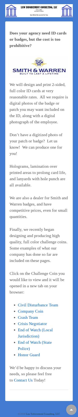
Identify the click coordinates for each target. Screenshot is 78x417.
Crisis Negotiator (32, 323)
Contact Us (23, 380)
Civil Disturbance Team (38, 305)
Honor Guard (29, 354)
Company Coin (30, 311)
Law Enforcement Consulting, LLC (42, 414)
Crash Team (28, 317)
